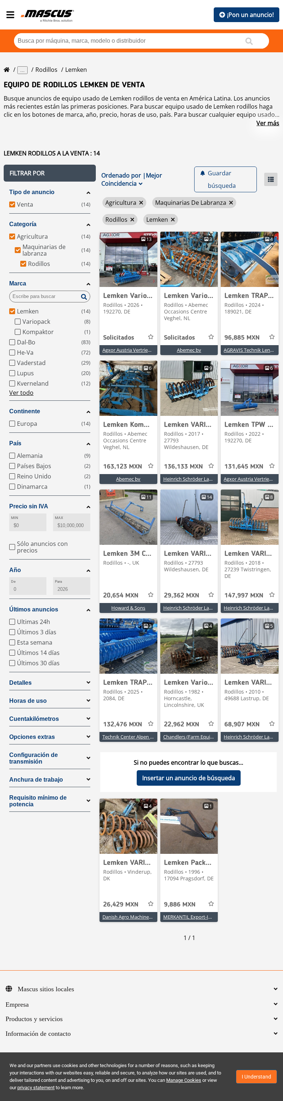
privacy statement (36, 1087)
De (13, 581)
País (15, 443)
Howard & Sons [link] (128, 607)
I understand (256, 1077)
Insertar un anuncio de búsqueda (188, 778)
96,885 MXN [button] (242, 337)
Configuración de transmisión (33, 758)
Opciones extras (32, 737)
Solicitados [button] (118, 337)
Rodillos (46, 70)
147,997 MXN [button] (243, 595)
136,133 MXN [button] (183, 466)
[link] (128, 259)
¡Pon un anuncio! (250, 15)
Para (58, 581)
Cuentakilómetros (34, 719)
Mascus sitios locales (46, 989)
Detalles (20, 683)
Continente (24, 411)
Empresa (17, 1004)
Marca (17, 283)
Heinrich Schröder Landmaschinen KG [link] (204, 479)
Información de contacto (38, 1033)
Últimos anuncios (33, 609)
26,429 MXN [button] (121, 904)
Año (15, 570)
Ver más (267, 123)
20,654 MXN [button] (121, 595)
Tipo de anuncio (32, 192)
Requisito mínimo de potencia (38, 801)
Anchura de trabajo (36, 779)
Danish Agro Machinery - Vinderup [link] (139, 917)
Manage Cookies (183, 1080)
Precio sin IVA (28, 506)
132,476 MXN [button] (122, 724)
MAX (59, 518)
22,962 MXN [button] (181, 724)
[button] (50, 173)
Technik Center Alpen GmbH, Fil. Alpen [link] (144, 736)
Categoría (22, 224)
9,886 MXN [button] (180, 904)
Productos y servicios (34, 1019)
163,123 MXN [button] (122, 466)
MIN (14, 518)
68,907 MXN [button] (242, 724)
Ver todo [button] (21, 393)
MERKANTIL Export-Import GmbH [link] (200, 917)
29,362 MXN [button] (181, 595)
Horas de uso (28, 701)
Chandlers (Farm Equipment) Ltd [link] (199, 736)
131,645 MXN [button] (243, 466)
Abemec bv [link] (189, 350)
